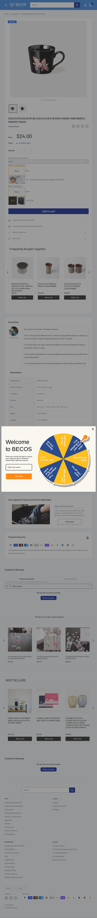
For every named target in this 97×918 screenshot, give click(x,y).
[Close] (93, 429)
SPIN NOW (19, 476)
